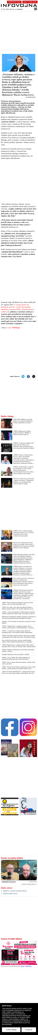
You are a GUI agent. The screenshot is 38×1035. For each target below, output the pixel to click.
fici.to (22, 966)
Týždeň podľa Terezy (10, 893)
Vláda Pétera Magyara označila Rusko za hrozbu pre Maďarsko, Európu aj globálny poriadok (23, 421)
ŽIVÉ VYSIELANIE (30, 2)
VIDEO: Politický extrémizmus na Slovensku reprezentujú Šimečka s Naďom (18, 650)
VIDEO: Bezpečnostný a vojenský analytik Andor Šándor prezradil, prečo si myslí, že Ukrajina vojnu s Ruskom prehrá (19, 645)
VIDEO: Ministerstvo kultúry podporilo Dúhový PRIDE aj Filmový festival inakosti (22, 432)
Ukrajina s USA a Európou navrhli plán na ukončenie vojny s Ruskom (19, 622)
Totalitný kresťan (8, 882)
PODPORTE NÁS (14, 2)
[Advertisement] (19, 30)
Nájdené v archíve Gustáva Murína (15, 891)
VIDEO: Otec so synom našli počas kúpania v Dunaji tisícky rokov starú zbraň (18, 663)
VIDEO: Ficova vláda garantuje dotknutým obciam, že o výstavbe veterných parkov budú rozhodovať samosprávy (23, 533)
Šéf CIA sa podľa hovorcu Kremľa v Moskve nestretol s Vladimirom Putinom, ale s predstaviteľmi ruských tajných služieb (23, 481)
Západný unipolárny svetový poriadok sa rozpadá (15, 654)
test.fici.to (28, 966)
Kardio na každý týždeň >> (29, 884)
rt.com (8, 328)
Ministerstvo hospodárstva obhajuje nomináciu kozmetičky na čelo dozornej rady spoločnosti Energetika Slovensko (19, 617)
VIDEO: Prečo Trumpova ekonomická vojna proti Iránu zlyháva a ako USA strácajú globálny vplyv (17, 603)
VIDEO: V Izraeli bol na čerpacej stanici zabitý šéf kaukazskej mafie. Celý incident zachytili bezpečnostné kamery (17, 631)
